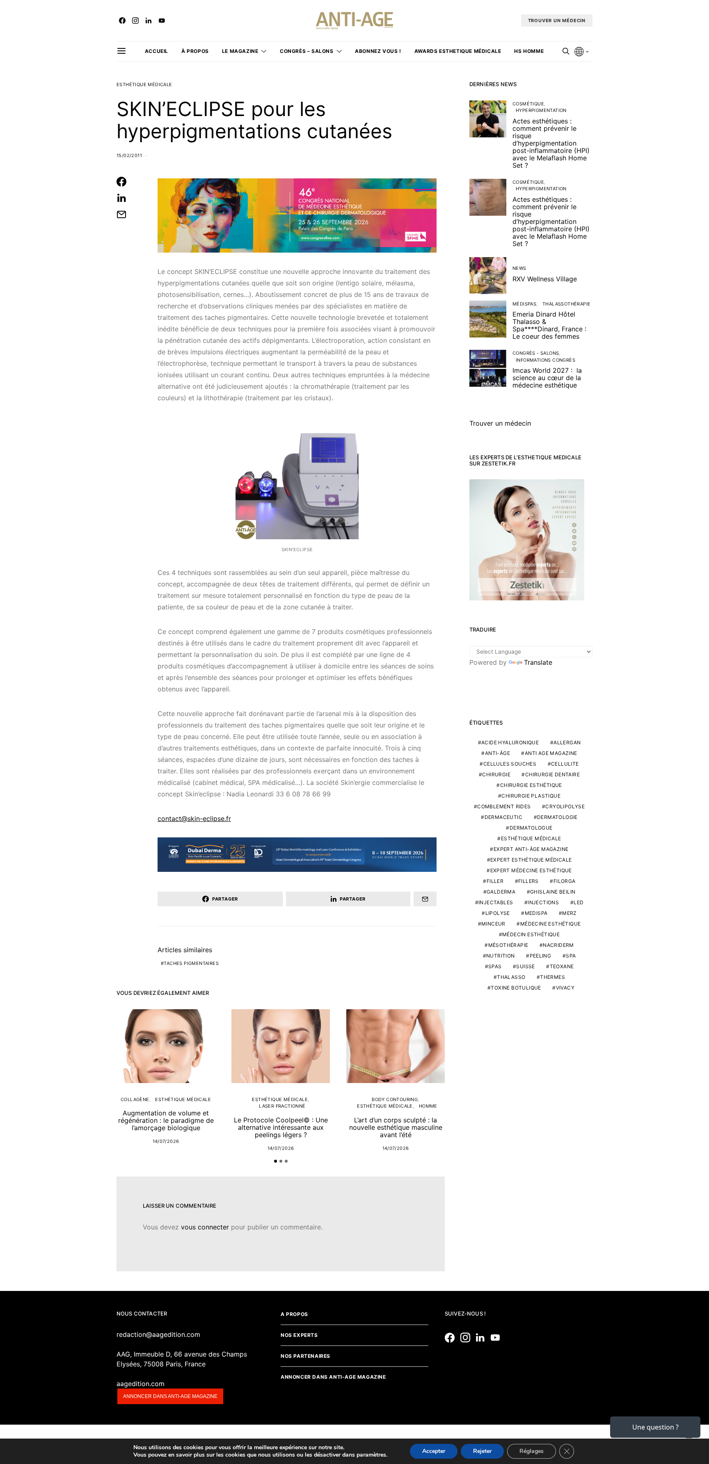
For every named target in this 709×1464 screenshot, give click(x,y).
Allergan (567, 742)
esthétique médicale (531, 838)
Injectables (495, 902)
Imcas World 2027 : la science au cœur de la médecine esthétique (547, 377)
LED (578, 902)
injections (543, 902)
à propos (195, 51)
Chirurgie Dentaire (552, 774)
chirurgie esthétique (531, 785)
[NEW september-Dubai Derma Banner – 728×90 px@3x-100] (297, 854)
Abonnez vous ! (378, 51)
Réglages (531, 1451)
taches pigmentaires (191, 963)
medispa (536, 913)
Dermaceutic (503, 817)
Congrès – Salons (307, 51)
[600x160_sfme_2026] (297, 215)
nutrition (500, 956)
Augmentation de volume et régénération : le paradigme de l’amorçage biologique (166, 1120)
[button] (275, 1161)
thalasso (511, 977)
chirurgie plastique (530, 796)
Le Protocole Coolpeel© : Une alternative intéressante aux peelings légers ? (281, 1127)
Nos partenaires (305, 1356)
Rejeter (482, 1451)
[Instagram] (135, 20)
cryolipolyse (565, 806)
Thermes (552, 977)
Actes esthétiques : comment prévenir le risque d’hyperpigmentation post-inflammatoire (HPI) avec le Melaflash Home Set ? (551, 143)
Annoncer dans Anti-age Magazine (333, 1377)
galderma (501, 892)
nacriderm (558, 945)
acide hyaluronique (510, 742)
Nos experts (299, 1335)
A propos (294, 1314)
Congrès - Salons (535, 353)
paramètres (371, 1455)
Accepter (433, 1451)
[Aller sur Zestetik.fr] (526, 539)
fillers (528, 881)
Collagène (135, 1099)
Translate (538, 662)
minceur (493, 924)
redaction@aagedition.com (158, 1334)
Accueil (156, 51)
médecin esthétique (531, 934)
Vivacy (565, 988)
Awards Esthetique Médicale (457, 51)
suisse (525, 966)
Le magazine (240, 51)
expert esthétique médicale (531, 860)
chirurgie (496, 774)
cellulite (565, 764)
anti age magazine (551, 753)
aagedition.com (141, 1384)
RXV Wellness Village (544, 279)
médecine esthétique (550, 924)
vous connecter (205, 1227)
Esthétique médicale (144, 84)
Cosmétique (528, 104)
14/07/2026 (166, 1141)
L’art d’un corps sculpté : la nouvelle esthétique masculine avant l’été (395, 1127)
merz (569, 913)
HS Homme (529, 51)
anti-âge (497, 753)
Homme (428, 1106)
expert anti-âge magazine (531, 849)
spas (495, 966)
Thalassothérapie (566, 304)
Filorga (564, 881)
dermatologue (531, 828)
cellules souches (509, 764)
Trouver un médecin (500, 423)
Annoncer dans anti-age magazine (170, 1396)
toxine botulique (516, 988)
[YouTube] (161, 20)
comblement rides (504, 806)
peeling (540, 956)
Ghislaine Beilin (552, 892)
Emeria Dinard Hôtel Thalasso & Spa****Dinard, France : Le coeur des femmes (549, 325)
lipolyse (497, 913)
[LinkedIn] (148, 20)
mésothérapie (508, 945)
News (519, 268)
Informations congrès (545, 360)
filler (495, 881)
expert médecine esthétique (531, 870)
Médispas (524, 304)
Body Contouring (395, 1099)
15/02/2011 (129, 155)
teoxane (562, 966)
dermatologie (557, 817)
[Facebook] (122, 20)
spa (571, 956)
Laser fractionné (282, 1106)
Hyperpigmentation (541, 110)
